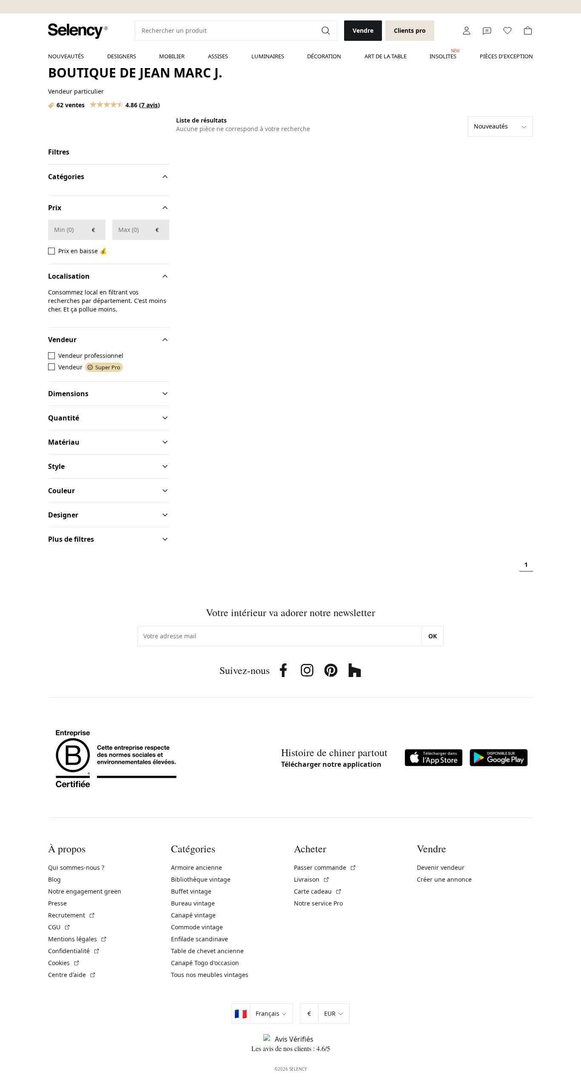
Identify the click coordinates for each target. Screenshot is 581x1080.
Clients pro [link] (410, 30)
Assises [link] (218, 56)
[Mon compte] (466, 31)
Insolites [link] (443, 54)
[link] (78, 31)
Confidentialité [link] (74, 951)
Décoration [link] (324, 56)
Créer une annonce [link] (444, 879)
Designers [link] (121, 56)
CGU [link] (59, 927)
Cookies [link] (64, 963)
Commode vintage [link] (197, 927)
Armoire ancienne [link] (196, 867)
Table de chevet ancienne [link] (207, 951)
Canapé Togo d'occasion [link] (205, 963)
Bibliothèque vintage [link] (201, 879)
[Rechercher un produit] (326, 30)
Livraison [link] (312, 879)
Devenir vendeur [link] (440, 867)
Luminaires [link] (267, 56)
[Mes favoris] (507, 31)
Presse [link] (57, 903)
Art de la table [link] (386, 56)
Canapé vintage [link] (193, 915)
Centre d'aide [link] (72, 975)
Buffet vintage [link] (191, 891)
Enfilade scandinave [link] (199, 939)
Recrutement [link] (71, 915)
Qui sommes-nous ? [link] (76, 867)
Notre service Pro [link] (318, 903)
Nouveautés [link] (66, 56)
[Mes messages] (487, 31)
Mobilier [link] (172, 56)
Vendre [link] (363, 30)
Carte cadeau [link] (318, 891)
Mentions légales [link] (77, 939)
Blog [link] (54, 879)
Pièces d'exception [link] (506, 56)
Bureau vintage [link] (193, 903)
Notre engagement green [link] (84, 891)
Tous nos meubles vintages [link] (209, 975)
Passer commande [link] (325, 867)
